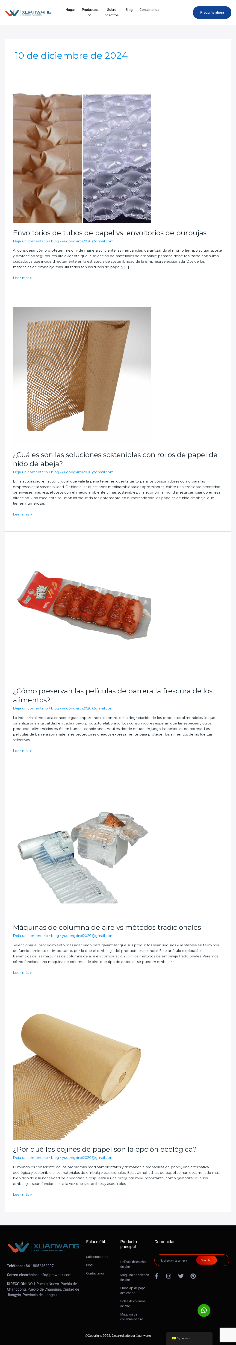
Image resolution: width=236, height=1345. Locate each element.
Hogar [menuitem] (70, 10)
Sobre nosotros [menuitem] (112, 12)
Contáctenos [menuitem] (149, 10)
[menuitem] (90, 12)
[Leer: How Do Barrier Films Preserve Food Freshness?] (82, 612)
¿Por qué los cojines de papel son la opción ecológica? (105, 1149)
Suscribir (206, 1260)
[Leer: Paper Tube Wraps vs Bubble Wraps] (82, 153)
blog (55, 241)
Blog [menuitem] (129, 10)
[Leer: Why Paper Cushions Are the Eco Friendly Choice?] (82, 1070)
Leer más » (22, 277)
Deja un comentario (30, 241)
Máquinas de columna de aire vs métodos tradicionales (107, 927)
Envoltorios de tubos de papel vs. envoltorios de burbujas (109, 233)
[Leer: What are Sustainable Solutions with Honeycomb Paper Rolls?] (82, 375)
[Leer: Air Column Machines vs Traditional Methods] (82, 848)
